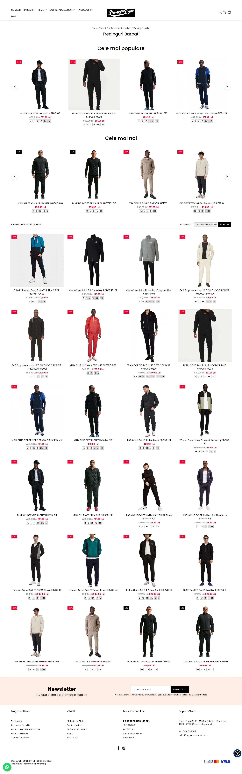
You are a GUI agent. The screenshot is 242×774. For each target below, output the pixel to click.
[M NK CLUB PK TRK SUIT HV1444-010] (148, 84)
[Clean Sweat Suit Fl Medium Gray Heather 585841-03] (149, 260)
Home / (95, 28)
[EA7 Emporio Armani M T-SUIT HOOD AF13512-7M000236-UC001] (37, 335)
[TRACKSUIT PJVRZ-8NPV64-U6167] (148, 174)
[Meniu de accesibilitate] (237, 753)
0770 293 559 (189, 731)
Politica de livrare (19, 733)
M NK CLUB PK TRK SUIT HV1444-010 (148, 113)
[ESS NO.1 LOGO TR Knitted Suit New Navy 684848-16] (205, 485)
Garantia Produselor (77, 729)
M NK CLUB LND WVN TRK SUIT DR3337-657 (93, 365)
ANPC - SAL (72, 737)
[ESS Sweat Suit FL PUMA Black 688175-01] (149, 410)
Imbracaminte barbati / (121, 28)
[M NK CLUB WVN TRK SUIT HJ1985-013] (93, 485)
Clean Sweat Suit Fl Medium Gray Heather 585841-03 (149, 292)
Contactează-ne (20, 737)
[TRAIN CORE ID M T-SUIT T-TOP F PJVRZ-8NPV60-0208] (149, 335)
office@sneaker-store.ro (195, 735)
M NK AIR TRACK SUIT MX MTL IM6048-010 (40, 203)
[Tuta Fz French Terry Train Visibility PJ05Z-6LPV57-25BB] (37, 260)
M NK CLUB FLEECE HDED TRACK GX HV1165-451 (201, 113)
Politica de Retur (75, 725)
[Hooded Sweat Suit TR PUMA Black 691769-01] (37, 560)
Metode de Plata (75, 721)
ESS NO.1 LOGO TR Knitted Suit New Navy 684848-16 (205, 517)
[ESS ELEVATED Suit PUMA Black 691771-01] (205, 560)
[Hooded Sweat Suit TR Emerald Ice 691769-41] (93, 560)
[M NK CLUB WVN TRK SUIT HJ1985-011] (40, 84)
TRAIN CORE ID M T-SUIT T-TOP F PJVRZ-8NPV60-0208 (149, 367)
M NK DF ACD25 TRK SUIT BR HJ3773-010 (94, 203)
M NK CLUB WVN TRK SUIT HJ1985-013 (93, 515)
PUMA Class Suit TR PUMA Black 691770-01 (149, 590)
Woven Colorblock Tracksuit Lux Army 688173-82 (205, 442)
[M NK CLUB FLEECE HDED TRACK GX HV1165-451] (201, 84)
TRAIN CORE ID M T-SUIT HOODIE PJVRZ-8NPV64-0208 (94, 115)
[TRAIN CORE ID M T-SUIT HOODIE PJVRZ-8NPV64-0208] (94, 84)
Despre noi (16, 721)
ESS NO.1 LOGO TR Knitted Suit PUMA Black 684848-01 (149, 517)
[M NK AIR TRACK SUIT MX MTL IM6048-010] (40, 174)
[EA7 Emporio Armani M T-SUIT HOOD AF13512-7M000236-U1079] (205, 260)
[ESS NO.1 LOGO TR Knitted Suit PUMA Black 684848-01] (149, 485)
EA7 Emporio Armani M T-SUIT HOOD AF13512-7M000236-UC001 (37, 367)
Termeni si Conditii (20, 725)
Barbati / (103, 28)
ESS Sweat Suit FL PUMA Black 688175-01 (149, 440)
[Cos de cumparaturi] (229, 12)
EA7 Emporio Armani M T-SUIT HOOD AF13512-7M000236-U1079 (205, 292)
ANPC (70, 733)
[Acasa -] (121, 13)
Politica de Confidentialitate (194, 695)
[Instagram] (123, 748)
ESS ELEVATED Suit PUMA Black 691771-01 (205, 590)
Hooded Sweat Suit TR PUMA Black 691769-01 (37, 590)
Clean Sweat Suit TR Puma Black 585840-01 (93, 290)
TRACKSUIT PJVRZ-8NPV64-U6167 (148, 203)
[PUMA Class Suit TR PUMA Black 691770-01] (149, 560)
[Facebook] (118, 748)
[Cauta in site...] (220, 12)
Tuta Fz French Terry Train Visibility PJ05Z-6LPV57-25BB (37, 292)
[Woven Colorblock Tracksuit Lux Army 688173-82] (205, 410)
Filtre (225, 224)
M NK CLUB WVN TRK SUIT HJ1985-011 (40, 113)
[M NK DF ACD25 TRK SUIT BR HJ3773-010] (94, 174)
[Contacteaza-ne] (225, 12)
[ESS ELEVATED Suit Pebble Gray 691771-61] (201, 174)
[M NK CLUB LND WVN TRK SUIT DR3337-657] (93, 335)
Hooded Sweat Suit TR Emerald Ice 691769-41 (92, 590)
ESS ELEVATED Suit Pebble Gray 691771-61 (201, 203)
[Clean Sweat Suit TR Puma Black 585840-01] (93, 260)
